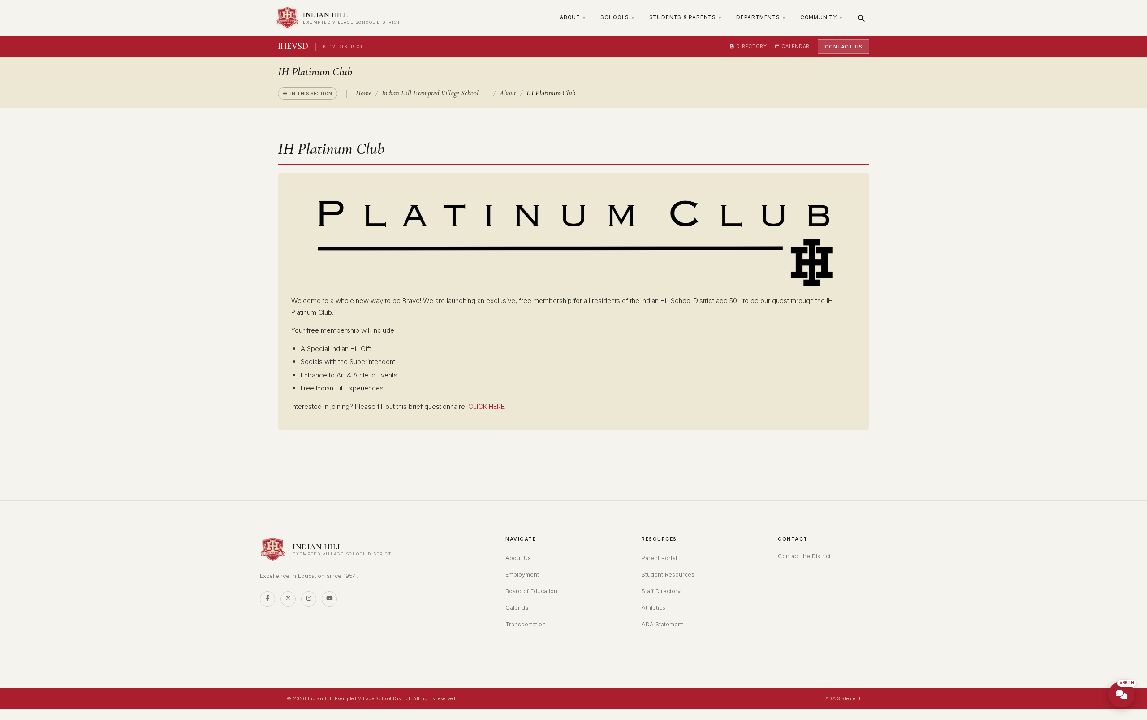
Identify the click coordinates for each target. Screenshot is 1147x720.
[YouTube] (329, 599)
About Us (518, 558)
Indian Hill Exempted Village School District (435, 93)
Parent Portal (659, 558)
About (508, 93)
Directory (751, 46)
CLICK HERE (486, 406)
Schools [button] (614, 17)
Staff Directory (661, 591)
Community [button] (818, 17)
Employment (522, 574)
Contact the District (804, 556)
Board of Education (531, 591)
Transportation (525, 624)
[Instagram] (308, 599)
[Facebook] (267, 599)
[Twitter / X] (288, 599)
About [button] (570, 17)
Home (363, 93)
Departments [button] (758, 17)
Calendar (795, 46)
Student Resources (668, 574)
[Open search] (861, 18)
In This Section (311, 93)
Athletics (653, 607)
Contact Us (843, 46)
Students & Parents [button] (682, 17)
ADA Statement (662, 624)
